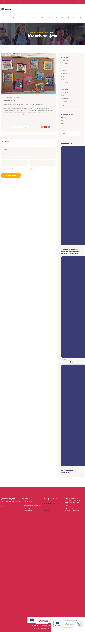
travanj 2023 (64, 73)
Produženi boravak (72, 17)
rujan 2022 (64, 95)
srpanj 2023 (64, 67)
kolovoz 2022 (64, 98)
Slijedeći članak (48, 137)
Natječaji (63, 117)
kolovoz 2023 (64, 63)
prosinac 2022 (64, 86)
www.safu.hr (46, 510)
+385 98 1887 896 (28, 501)
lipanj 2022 (64, 105)
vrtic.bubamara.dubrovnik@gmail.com (20, 2)
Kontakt (75, 2)
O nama (22, 17)
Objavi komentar (11, 175)
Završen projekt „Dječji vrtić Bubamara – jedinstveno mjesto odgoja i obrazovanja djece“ (70, 251)
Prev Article (7, 137)
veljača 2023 (64, 79)
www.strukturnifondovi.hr (50, 503)
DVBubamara (9, 97)
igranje (26, 127)
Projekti (63, 123)
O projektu (35, 17)
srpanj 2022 (64, 102)
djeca (20, 127)
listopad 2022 (64, 92)
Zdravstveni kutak (60, 17)
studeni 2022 (64, 89)
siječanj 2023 (64, 82)
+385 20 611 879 (6, 2)
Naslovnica (14, 17)
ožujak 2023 (64, 76)
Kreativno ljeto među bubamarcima (67, 471)
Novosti (28, 17)
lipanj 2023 (64, 70)
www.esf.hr (46, 507)
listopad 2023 (64, 60)
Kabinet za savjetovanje (47, 17)
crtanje (14, 127)
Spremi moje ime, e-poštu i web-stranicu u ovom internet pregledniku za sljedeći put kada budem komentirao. (27, 169)
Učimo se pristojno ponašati (69, 362)
